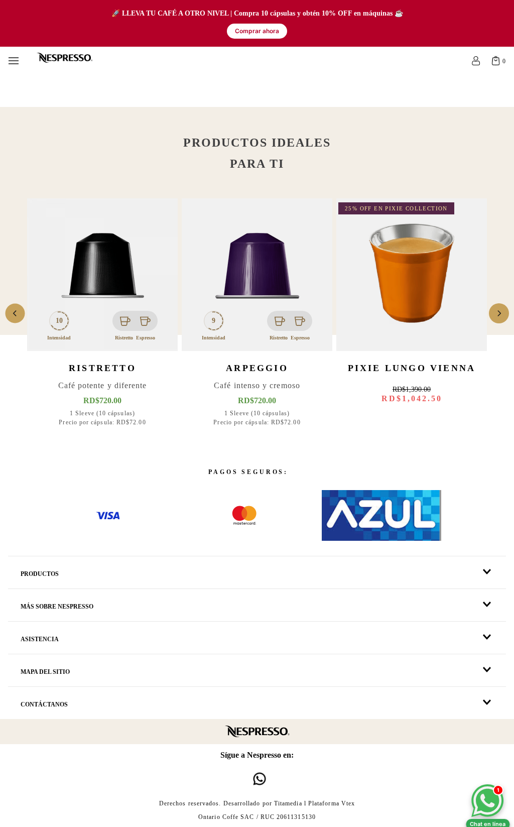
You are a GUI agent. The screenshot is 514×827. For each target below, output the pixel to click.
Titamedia (288, 803)
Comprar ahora (257, 31)
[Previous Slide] (15, 313)
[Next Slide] (499, 313)
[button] (257, 572)
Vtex (348, 803)
